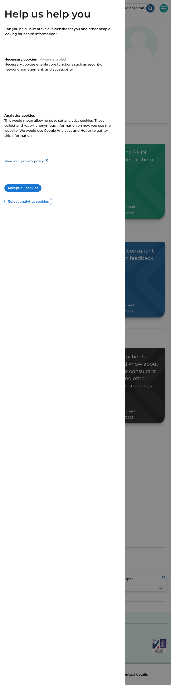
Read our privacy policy (24, 161)
